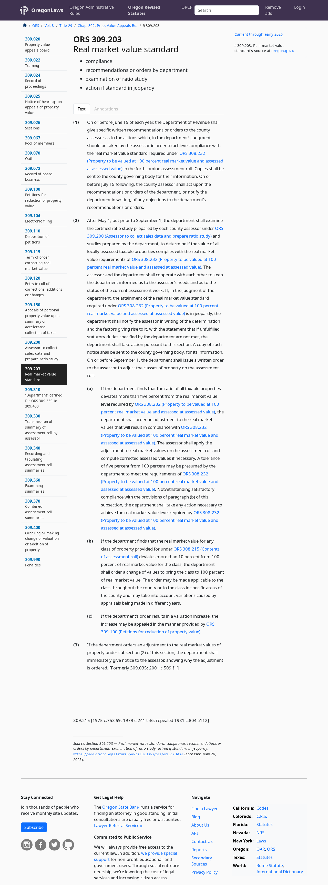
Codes (263, 808)
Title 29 (65, 25)
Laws (261, 841)
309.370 (38, 509)
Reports (199, 849)
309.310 (43, 398)
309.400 (42, 538)
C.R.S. (262, 816)
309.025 (43, 104)
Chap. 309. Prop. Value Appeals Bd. (107, 25)
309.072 (38, 174)
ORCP (186, 7)
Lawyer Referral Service (116, 825)
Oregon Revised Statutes (144, 10)
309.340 (38, 459)
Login (299, 7)
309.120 (44, 286)
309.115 (37, 260)
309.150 (42, 318)
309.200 (41, 350)
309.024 (35, 80)
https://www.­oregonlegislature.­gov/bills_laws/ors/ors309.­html (128, 754)
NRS (260, 833)
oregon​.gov (281, 50)
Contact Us (202, 841)
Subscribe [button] (34, 827)
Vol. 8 (49, 25)
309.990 (33, 562)
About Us (200, 825)
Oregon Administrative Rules (91, 10)
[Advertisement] (268, 142)
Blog (195, 817)
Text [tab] (82, 109)
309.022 (32, 62)
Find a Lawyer (204, 808)
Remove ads (273, 10)
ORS (35, 25)
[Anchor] (147, 207)
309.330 (41, 427)
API (194, 833)
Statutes (265, 824)
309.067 (39, 140)
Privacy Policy (204, 872)
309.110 (37, 236)
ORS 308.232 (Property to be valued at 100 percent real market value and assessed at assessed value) (155, 160)
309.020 (37, 44)
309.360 (34, 485)
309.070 (32, 155)
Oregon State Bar (119, 807)
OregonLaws (47, 10)
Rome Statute (270, 865)
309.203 (40, 374)
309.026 (32, 125)
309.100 (43, 197)
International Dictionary (280, 871)
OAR (261, 849)
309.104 (38, 218)
